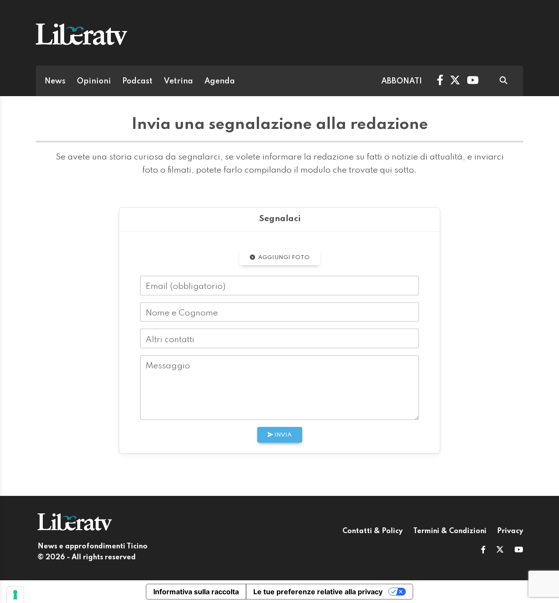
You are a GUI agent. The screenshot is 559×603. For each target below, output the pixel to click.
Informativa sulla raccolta (196, 591)
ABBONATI (401, 81)
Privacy (510, 531)
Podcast (137, 81)
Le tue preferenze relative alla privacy (318, 591)
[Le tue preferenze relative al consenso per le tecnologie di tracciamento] (15, 594)
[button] (483, 550)
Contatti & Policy (372, 531)
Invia (282, 435)
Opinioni (94, 81)
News (55, 81)
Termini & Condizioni (450, 531)
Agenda (219, 81)
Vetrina (178, 81)
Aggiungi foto (283, 257)
